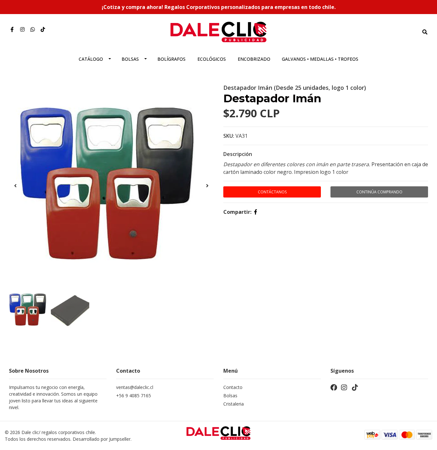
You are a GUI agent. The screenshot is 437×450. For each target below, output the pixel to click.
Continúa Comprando (379, 192)
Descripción (237, 154)
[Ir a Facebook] (12, 29)
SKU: (228, 135)
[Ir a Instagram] (22, 29)
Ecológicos (211, 59)
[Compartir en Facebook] (255, 211)
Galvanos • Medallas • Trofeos (320, 59)
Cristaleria (233, 404)
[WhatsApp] (32, 29)
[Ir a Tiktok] (43, 29)
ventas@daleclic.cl (134, 387)
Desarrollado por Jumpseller (102, 439)
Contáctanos (272, 192)
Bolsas (130, 59)
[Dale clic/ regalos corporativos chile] (218, 31)
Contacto (232, 387)
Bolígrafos (171, 59)
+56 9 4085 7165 (133, 395)
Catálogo (91, 59)
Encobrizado (254, 59)
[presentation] (15, 185)
